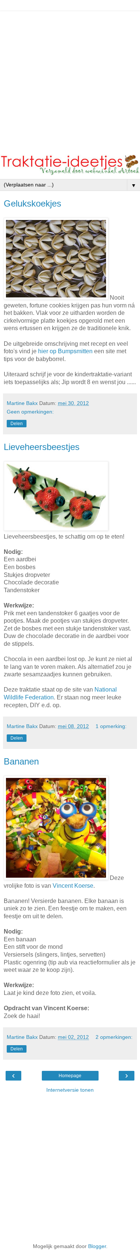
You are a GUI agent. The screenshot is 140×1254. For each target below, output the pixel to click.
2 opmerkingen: (114, 1037)
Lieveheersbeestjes (42, 447)
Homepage (70, 1075)
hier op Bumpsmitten (65, 351)
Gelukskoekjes (32, 203)
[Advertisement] (70, 81)
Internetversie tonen (70, 1090)
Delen (16, 423)
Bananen (21, 761)
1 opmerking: (111, 726)
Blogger (97, 1246)
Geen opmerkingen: (30, 412)
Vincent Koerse (73, 886)
